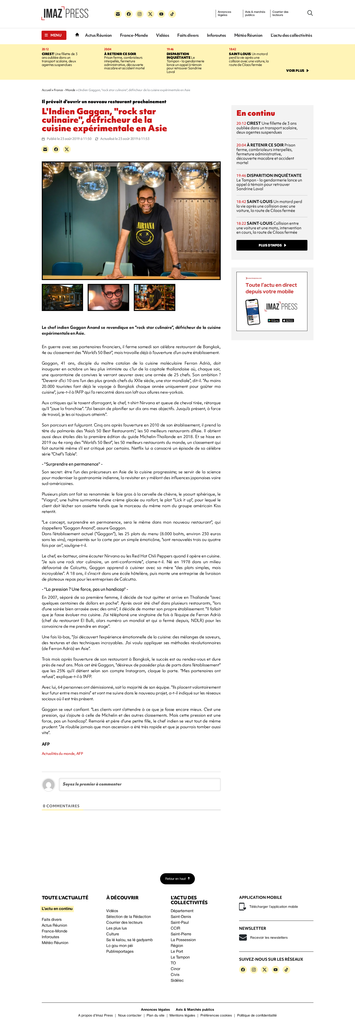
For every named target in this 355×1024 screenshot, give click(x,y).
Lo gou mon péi (119, 946)
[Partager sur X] (67, 149)
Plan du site (155, 1015)
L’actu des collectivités (291, 35)
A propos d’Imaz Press (95, 1015)
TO (173, 963)
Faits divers (188, 35)
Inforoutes (216, 35)
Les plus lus (116, 928)
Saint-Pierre (181, 934)
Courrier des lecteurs (280, 13)
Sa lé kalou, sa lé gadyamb (129, 940)
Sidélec (177, 980)
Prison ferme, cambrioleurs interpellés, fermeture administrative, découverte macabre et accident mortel (124, 61)
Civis (175, 975)
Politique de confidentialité (257, 1015)
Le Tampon (180, 957)
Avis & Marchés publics (195, 1009)
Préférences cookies (216, 1015)
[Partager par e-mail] (45, 149)
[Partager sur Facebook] (56, 149)
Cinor (175, 969)
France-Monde (134, 35)
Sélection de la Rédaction (128, 917)
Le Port (177, 951)
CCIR (175, 928)
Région (177, 946)
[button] (54, 35)
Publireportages (120, 951)
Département (182, 911)
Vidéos (162, 35)
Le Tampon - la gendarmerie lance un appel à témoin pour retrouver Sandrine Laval (185, 63)
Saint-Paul (180, 922)
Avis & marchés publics (255, 13)
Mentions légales (182, 1015)
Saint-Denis (181, 917)
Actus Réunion (98, 35)
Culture (112, 934)
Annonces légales (224, 13)
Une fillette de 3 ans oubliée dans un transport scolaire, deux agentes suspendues (60, 59)
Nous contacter (130, 1015)
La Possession (183, 940)
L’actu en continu (57, 909)
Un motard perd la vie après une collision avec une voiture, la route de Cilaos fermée (249, 59)
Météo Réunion (248, 35)
